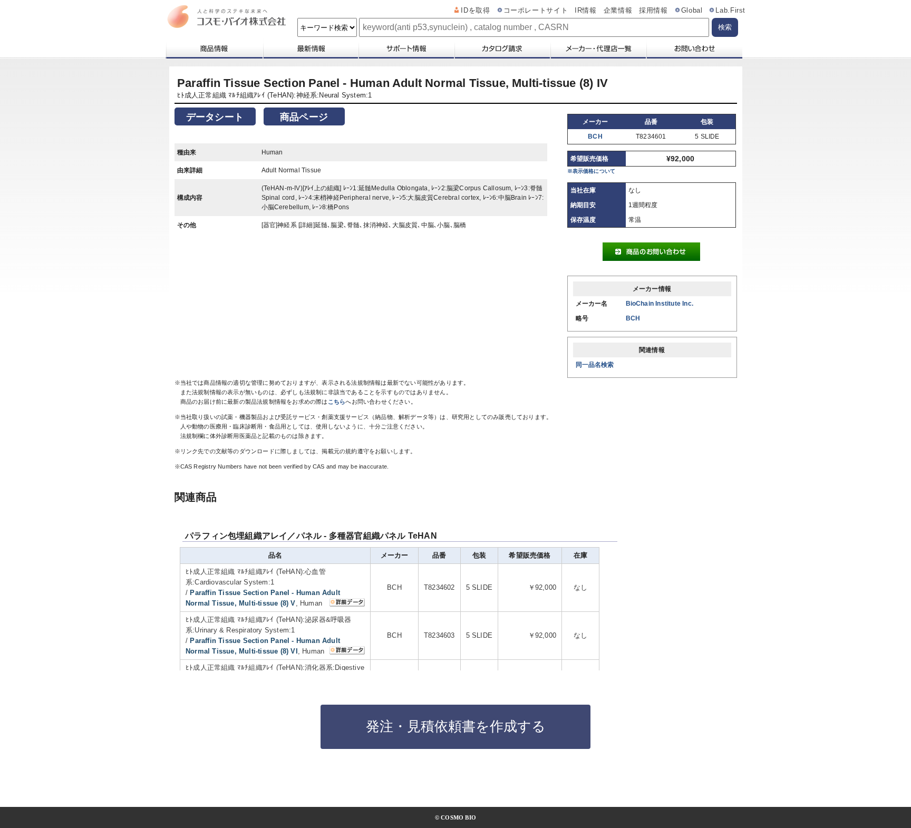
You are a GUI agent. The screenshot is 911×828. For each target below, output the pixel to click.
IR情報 (586, 10)
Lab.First (730, 10)
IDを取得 (475, 10)
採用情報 (653, 10)
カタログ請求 (502, 48)
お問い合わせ (694, 48)
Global (692, 10)
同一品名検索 (595, 364)
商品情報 (214, 48)
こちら (337, 401)
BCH (595, 136)
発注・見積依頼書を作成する (456, 726)
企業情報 (618, 10)
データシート (215, 117)
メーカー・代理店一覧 (598, 48)
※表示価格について (591, 171)
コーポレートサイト (535, 10)
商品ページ (304, 117)
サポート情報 (406, 48)
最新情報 (310, 48)
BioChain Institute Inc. (660, 303)
